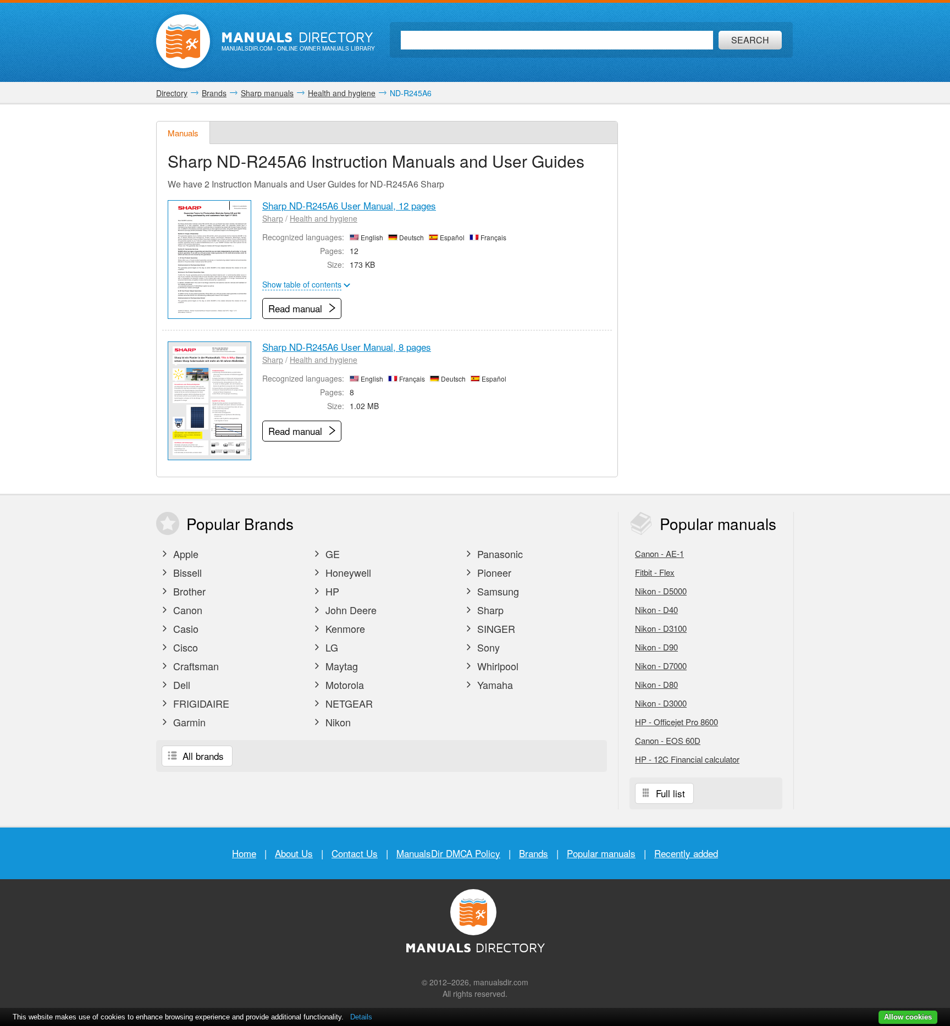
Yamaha (493, 684)
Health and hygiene (323, 218)
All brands (202, 756)
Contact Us (355, 853)
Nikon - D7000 (661, 665)
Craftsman (194, 666)
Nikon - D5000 (661, 591)
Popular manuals (601, 853)
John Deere (350, 610)
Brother (188, 591)
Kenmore (344, 628)
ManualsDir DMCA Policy (448, 853)
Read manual (296, 308)
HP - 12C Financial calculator (687, 759)
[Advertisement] (711, 286)
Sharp (272, 218)
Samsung (496, 591)
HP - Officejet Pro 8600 (676, 721)
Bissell (186, 572)
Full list (669, 793)
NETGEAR (348, 703)
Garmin (188, 722)
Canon (186, 610)
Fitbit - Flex (655, 572)
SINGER (494, 628)
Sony (487, 647)
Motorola (343, 684)
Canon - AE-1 (659, 553)
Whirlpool (496, 666)
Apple (184, 554)
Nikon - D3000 (661, 703)
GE (331, 554)
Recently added (686, 853)
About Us (294, 853)
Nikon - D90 (656, 647)
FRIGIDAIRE (199, 703)
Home (244, 853)
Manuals (183, 133)
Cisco (184, 647)
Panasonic (498, 554)
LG (330, 647)
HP (331, 591)
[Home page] (183, 41)
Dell (180, 684)
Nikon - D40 (656, 609)
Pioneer (492, 572)
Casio (184, 628)
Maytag (340, 666)
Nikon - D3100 (661, 628)
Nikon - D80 (656, 684)
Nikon (337, 722)
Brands (533, 853)
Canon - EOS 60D (667, 740)
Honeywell (347, 572)
